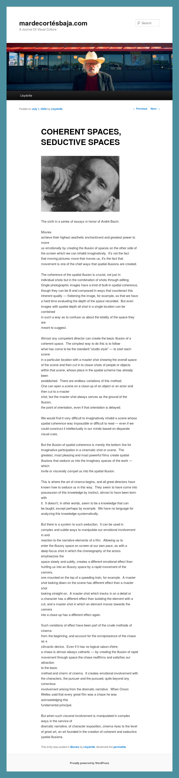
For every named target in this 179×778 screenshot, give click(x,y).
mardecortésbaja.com (53, 22)
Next (155, 109)
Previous (140, 109)
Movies (74, 747)
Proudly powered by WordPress (89, 763)
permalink (120, 747)
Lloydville (26, 95)
